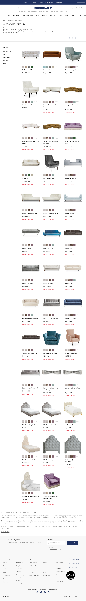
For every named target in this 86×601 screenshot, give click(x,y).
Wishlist (31, 572)
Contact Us (19, 562)
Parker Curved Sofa (28, 70)
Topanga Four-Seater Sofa (29, 353)
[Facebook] (48, 592)
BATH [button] (60, 15)
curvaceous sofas (15, 521)
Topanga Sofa (68, 248)
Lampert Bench (26, 248)
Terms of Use (19, 583)
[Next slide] (73, 2)
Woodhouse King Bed (28, 425)
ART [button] (73, 15)
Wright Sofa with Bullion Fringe (72, 142)
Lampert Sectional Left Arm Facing (73, 389)
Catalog (5, 572)
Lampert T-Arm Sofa (71, 318)
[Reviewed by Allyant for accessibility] (70, 575)
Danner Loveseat (48, 283)
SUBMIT (72, 542)
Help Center (19, 566)
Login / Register (33, 562)
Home (4, 20)
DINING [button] (67, 15)
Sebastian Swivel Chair (50, 353)
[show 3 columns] (69, 38)
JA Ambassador (7, 569)
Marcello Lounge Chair (71, 70)
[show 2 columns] (72, 38)
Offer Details (81, 2)
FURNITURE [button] (16, 15)
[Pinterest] (45, 592)
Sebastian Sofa (69, 283)
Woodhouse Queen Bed (50, 425)
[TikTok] (41, 592)
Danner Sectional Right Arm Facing (30, 142)
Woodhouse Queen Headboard (70, 460)
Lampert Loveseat (27, 283)
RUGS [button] (37, 15)
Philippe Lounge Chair (71, 353)
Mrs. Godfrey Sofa (48, 248)
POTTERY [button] (44, 15)
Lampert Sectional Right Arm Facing (50, 389)
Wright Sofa (25, 178)
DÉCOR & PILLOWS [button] (28, 15)
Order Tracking (33, 566)
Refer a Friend (33, 569)
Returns (44, 566)
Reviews (5, 579)
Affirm (44, 569)
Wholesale (58, 575)
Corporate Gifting (60, 571)
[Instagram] (37, 592)
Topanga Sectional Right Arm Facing (50, 142)
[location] (73, 8)
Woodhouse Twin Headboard (30, 496)
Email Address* (50, 539)
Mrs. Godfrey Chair (28, 105)
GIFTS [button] (79, 15)
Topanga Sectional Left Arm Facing (73, 106)
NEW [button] (9, 15)
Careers (5, 566)
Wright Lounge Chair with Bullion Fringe (50, 497)
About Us (5, 562)
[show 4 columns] (75, 38)
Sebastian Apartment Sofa (30, 318)
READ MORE (5, 532)
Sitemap (5, 582)
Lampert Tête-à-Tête (70, 178)
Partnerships (59, 578)
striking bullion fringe (63, 521)
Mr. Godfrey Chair (48, 178)
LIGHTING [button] (52, 15)
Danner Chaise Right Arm (29, 213)
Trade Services (59, 562)
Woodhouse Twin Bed (28, 460)
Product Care (46, 575)
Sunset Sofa (46, 70)
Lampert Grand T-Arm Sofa (30, 388)
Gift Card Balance (34, 575)
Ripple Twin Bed (69, 425)
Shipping (44, 562)
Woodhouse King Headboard (51, 460)
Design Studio (59, 581)
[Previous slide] (13, 2)
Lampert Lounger (69, 213)
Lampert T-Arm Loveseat (50, 318)
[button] (22, 12)
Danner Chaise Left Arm (50, 213)
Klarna (44, 572)
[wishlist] (76, 8)
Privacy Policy (53, 549)
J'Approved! (6, 575)
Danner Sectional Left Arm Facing (51, 106)
